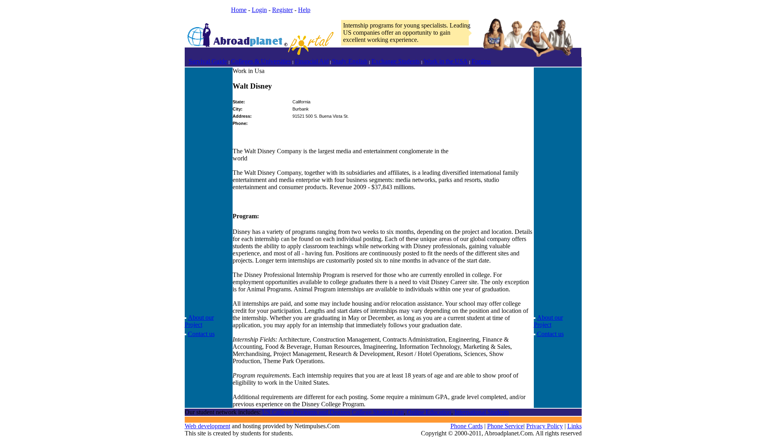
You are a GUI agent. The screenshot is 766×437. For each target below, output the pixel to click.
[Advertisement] (209, 187)
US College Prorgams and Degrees (306, 412)
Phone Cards (466, 426)
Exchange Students (395, 61)
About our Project (199, 321)
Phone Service (505, 426)
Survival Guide (208, 61)
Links (574, 426)
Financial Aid (312, 61)
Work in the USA (446, 61)
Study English (349, 61)
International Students (481, 412)
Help (304, 9)
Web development (207, 426)
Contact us (201, 333)
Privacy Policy (544, 426)
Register (282, 9)
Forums (481, 61)
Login (259, 9)
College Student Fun (378, 412)
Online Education (429, 412)
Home (239, 9)
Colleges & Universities (261, 61)
